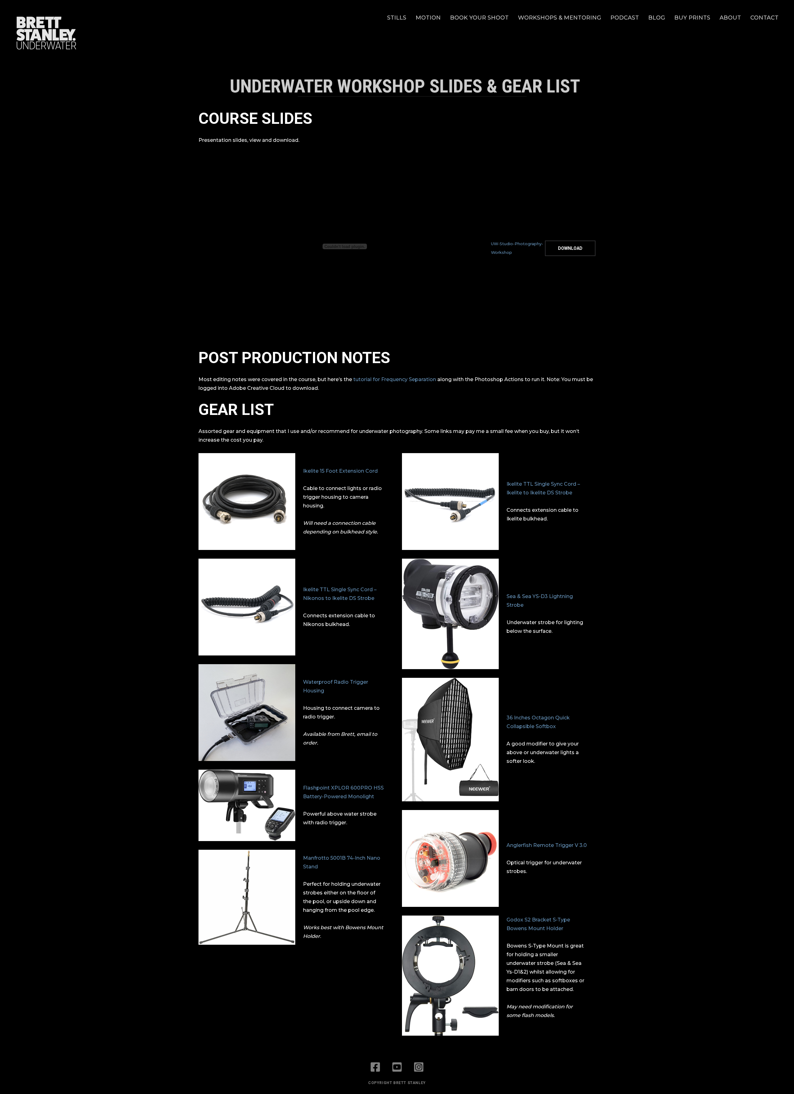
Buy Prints (692, 17)
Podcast (624, 17)
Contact (764, 17)
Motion (428, 17)
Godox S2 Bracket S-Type (538, 920)
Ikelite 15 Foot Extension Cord (340, 471)
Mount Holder (545, 928)
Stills (396, 17)
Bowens (516, 928)
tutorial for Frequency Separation (394, 379)
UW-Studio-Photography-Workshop (517, 248)
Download (570, 248)
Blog (656, 17)
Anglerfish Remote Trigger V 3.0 (546, 845)
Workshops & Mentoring (559, 17)
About (730, 17)
